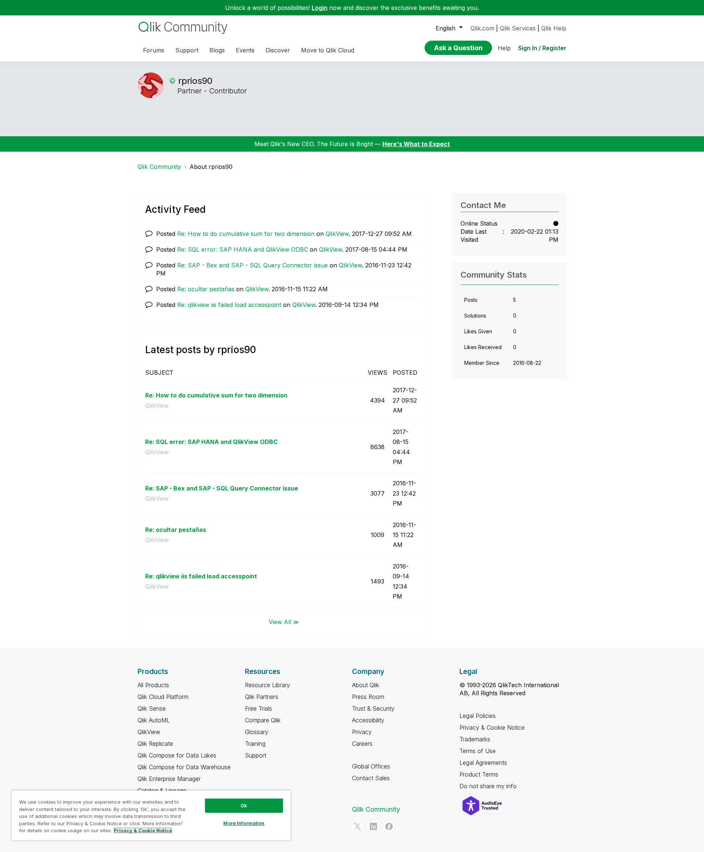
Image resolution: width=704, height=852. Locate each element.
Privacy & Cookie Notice (492, 727)
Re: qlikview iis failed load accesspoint (229, 304)
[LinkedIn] (373, 826)
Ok (244, 805)
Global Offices (371, 766)
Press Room (368, 696)
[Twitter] (357, 826)
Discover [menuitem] (277, 50)
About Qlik (365, 685)
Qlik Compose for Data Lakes (177, 755)
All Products (153, 685)
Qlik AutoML (154, 720)
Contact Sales (371, 778)
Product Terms (478, 774)
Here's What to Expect (416, 144)
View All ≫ (284, 622)
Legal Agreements (483, 762)
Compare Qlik (262, 720)
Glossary (256, 732)
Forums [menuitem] (153, 50)
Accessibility (368, 720)
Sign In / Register (542, 48)
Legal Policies (477, 715)
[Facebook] (389, 826)
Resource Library (267, 685)
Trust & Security (373, 708)
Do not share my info (488, 786)
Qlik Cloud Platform (163, 696)
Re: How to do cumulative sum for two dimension (246, 233)
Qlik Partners (261, 696)
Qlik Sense (152, 708)
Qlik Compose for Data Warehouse (184, 767)
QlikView (337, 233)
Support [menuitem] (186, 50)
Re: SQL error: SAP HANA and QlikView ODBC (242, 249)
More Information (243, 823)
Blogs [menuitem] (217, 50)
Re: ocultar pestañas (205, 289)
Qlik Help (553, 28)
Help (504, 48)
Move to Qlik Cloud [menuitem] (327, 50)
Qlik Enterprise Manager (169, 778)
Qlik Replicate (155, 743)
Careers (362, 743)
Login (319, 7)
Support (255, 755)
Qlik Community (159, 166)
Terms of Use (477, 751)
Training (255, 743)
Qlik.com (482, 28)
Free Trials (258, 708)
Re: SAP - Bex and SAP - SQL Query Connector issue (252, 265)
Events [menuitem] (245, 50)
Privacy (362, 732)
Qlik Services (518, 28)
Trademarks (474, 739)
